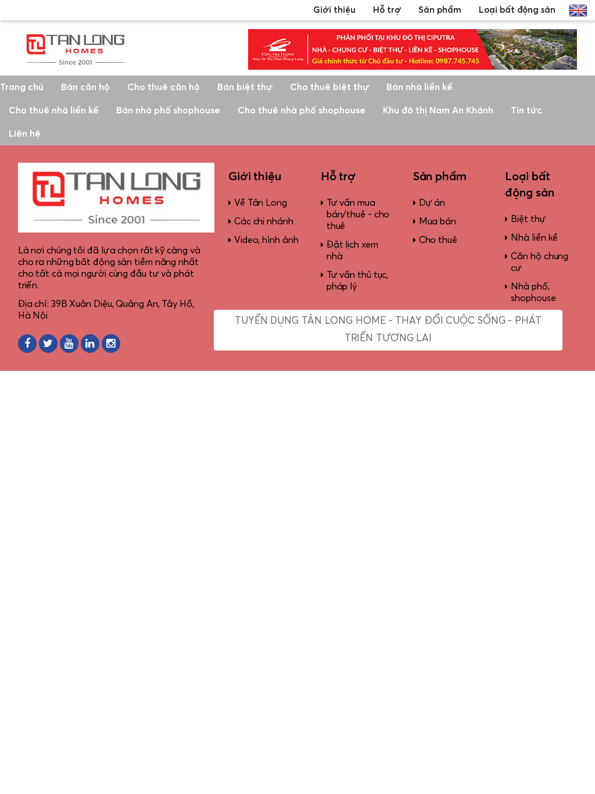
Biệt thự (528, 219)
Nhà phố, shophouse (533, 292)
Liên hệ (25, 133)
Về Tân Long (260, 203)
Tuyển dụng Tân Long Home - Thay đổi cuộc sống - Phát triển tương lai (388, 330)
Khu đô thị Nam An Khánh (438, 110)
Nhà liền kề (534, 237)
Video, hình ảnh (266, 240)
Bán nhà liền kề (419, 87)
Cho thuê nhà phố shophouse (301, 110)
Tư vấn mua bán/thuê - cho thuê (358, 214)
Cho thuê (438, 240)
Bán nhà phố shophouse (168, 110)
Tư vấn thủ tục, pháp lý (358, 280)
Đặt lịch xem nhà (352, 250)
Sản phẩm (439, 10)
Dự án (432, 203)
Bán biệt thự (245, 87)
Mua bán (437, 221)
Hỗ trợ (387, 10)
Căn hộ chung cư (539, 262)
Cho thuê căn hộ (163, 87)
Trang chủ (22, 87)
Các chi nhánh (263, 221)
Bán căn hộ (85, 87)
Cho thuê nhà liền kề (54, 110)
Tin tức (526, 110)
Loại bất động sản (517, 10)
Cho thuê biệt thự (329, 87)
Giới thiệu (334, 10)
